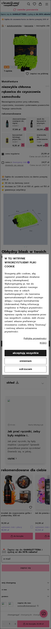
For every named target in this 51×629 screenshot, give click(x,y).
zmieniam (26, 361)
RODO (43, 343)
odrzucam (25, 369)
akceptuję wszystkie (26, 353)
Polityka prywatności (35, 338)
